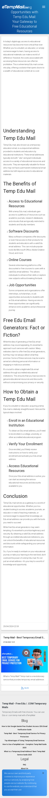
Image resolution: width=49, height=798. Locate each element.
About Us (24, 768)
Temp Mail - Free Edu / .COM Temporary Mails (24, 705)
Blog (26, 688)
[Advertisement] (24, 98)
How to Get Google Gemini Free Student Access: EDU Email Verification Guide (24, 728)
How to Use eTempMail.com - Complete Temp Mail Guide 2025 (25, 746)
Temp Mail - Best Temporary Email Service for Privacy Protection (24, 637)
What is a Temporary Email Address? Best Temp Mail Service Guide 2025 (24, 753)
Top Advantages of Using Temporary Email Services (24, 741)
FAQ (24, 765)
